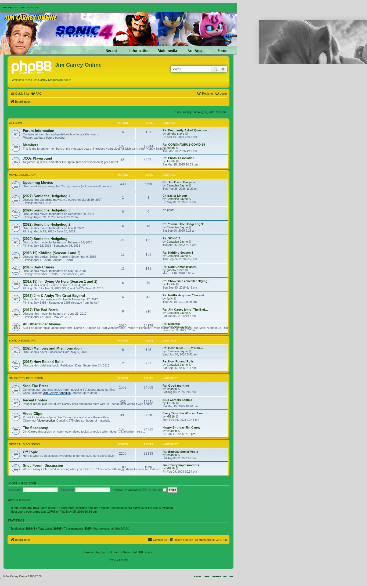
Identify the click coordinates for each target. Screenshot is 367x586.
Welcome (16, 122)
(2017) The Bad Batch (40, 310)
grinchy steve (175, 133)
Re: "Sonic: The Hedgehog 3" (183, 224)
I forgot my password (127, 489)
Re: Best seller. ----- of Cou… (183, 348)
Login (12, 483)
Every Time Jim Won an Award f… (186, 413)
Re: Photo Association (179, 158)
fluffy (170, 298)
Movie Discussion (22, 174)
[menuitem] (36, 93)
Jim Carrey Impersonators (181, 465)
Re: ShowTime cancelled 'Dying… (186, 281)
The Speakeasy (35, 428)
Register (28, 483)
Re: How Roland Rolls (178, 361)
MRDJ (125, 528)
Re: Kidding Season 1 (178, 252)
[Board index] (32, 66)
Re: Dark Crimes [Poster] (180, 266)
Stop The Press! (36, 386)
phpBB (104, 552)
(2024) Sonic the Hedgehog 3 (46, 210)
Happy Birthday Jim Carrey (181, 427)
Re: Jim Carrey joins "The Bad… (185, 309)
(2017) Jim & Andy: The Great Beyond (54, 296)
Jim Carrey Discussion (26, 378)
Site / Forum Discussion (43, 465)
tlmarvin (172, 388)
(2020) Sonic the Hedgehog (45, 239)
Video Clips (32, 414)
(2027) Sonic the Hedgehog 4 (46, 196)
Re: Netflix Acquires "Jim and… (185, 295)
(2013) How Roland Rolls (43, 362)
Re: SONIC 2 (171, 238)
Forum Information (38, 131)
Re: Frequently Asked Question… (186, 130)
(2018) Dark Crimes (38, 267)
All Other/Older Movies (42, 324)
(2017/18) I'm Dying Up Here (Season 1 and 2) (60, 281)
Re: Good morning (176, 385)
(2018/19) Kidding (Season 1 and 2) (51, 253)
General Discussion (24, 444)
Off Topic (30, 452)
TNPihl (171, 161)
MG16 (171, 416)
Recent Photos (35, 400)
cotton (171, 147)
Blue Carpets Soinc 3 (177, 399)
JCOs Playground (37, 158)
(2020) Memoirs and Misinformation (52, 348)
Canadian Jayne (177, 185)
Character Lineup (175, 195)
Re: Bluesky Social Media (180, 451)
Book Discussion (22, 340)
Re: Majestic (171, 323)
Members (30, 145)
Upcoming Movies (38, 183)
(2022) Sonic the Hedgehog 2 (46, 224)
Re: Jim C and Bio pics (179, 182)
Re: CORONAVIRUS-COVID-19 (184, 144)
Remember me (153, 489)
